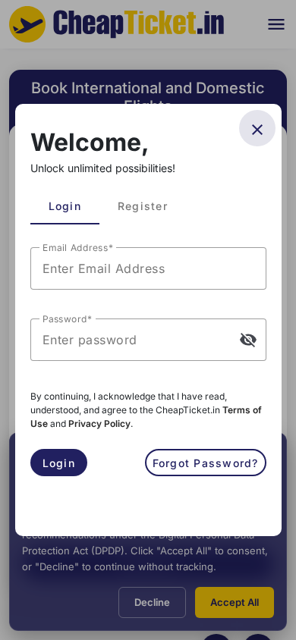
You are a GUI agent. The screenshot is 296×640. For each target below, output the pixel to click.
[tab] (64, 206)
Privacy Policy (99, 423)
